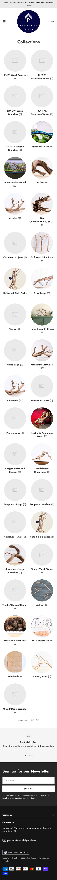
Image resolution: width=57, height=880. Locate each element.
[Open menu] (4, 21)
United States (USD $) (17, 852)
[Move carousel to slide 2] (27, 755)
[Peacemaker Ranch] (28, 21)
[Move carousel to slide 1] (25, 755)
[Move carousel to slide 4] (32, 755)
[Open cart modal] (52, 21)
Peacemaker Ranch (28, 857)
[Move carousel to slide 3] (29, 755)
